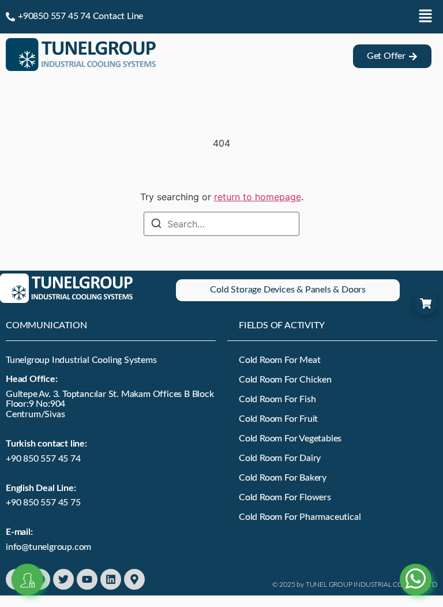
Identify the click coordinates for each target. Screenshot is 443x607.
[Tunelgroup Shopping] (425, 303)
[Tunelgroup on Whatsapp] (415, 565)
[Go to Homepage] (81, 67)
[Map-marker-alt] (134, 579)
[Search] (156, 225)
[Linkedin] (110, 579)
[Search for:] (221, 224)
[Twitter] (63, 579)
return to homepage (257, 197)
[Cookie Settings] (27, 579)
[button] (425, 16)
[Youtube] (87, 579)
